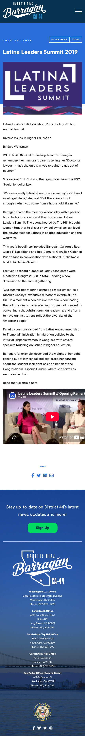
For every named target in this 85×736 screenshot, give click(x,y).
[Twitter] (45, 728)
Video (76, 39)
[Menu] (78, 11)
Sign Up (42, 527)
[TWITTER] (39, 476)
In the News (59, 39)
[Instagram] (50, 728)
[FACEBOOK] (32, 476)
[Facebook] (34, 728)
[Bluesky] (39, 727)
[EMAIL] (51, 476)
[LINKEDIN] (45, 476)
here (34, 383)
